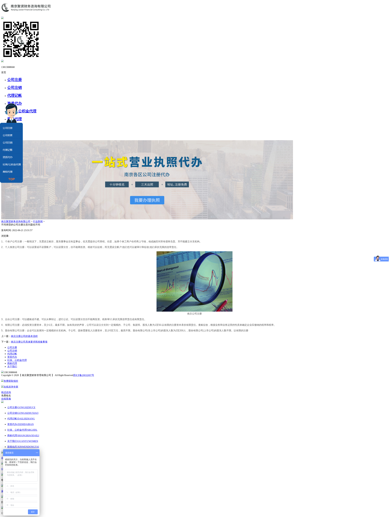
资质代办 (14, 103)
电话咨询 (6, 392)
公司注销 (14, 87)
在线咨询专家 (11, 386)
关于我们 (12, 366)
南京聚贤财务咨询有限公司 (15, 221)
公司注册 (14, 80)
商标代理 (12, 363)
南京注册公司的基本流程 (24, 336)
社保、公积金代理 (17, 360)
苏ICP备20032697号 (83, 375)
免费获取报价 (11, 381)
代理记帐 (14, 95)
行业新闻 (38, 221)
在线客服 (6, 398)
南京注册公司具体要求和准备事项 (29, 341)
